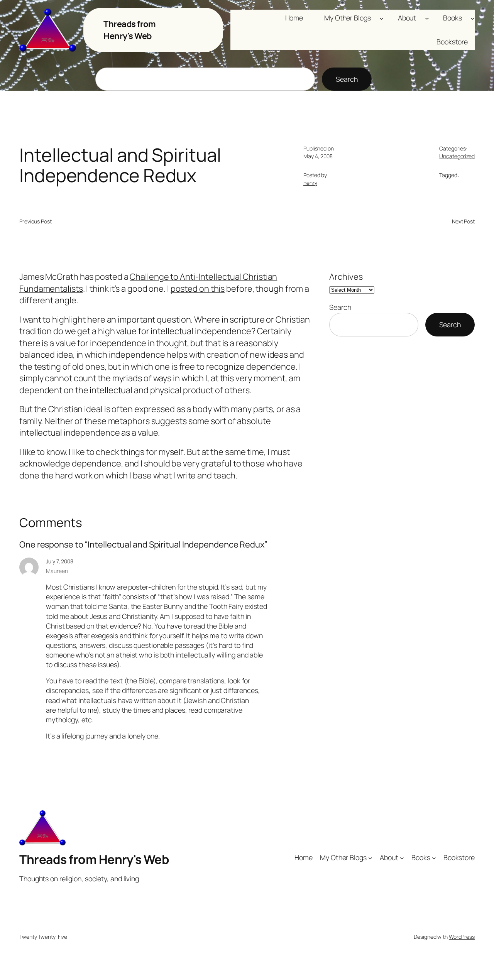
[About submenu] (427, 18)
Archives (345, 276)
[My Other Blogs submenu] (381, 18)
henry (310, 182)
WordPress (462, 936)
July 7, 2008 (59, 561)
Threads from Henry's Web (129, 29)
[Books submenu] (472, 18)
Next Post (463, 221)
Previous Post (35, 221)
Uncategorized (457, 156)
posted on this (198, 288)
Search (346, 79)
